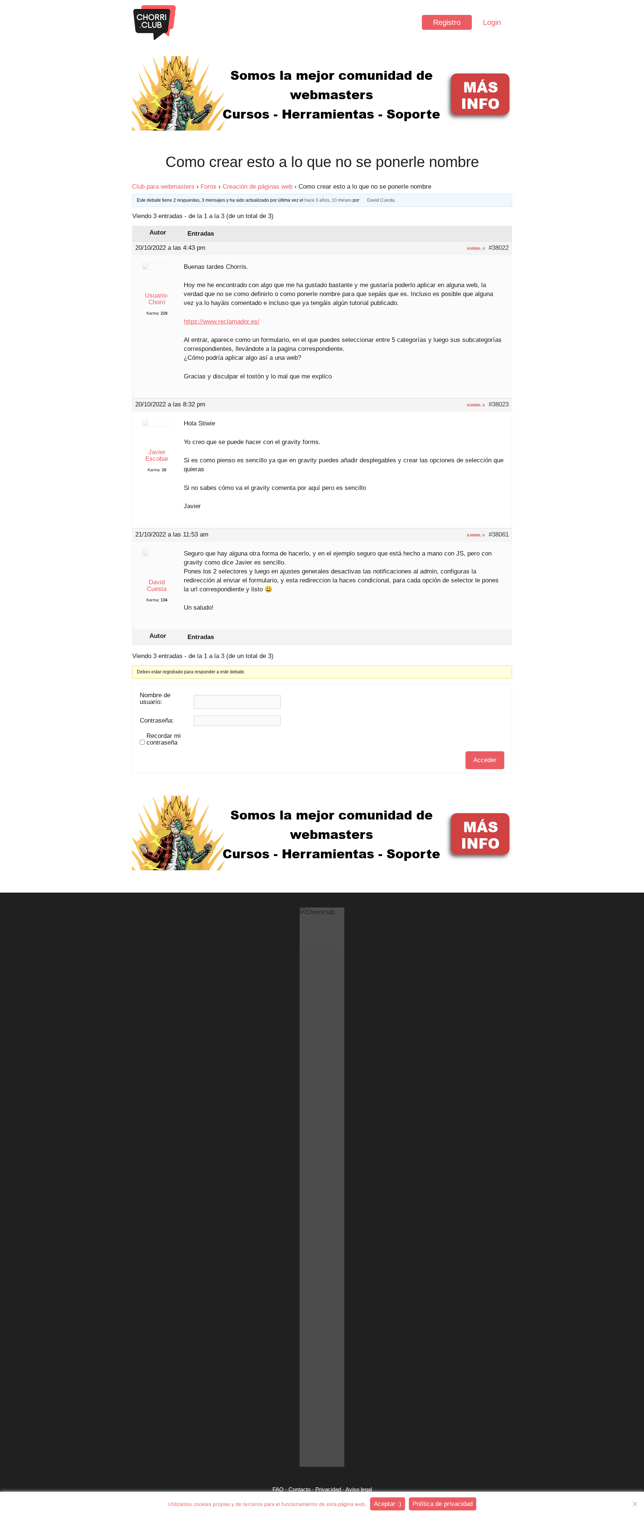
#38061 (499, 534)
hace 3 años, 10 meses (327, 200)
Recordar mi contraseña (163, 739)
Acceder (484, 760)
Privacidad (328, 1489)
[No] (634, 1503)
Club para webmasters (163, 186)
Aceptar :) (387, 1503)
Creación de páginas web (257, 186)
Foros (209, 186)
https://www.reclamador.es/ (221, 321)
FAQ (278, 1489)
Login (492, 22)
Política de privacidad (443, 1503)
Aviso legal (358, 1489)
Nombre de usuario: (155, 698)
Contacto (299, 1489)
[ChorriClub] (154, 22)
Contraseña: (157, 720)
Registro (447, 22)
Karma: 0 (476, 248)
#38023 (499, 404)
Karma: (153, 313)
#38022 (499, 248)
